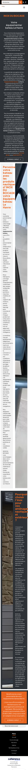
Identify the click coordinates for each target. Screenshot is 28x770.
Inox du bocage (14, 740)
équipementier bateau (11, 82)
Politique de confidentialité (14, 765)
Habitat (14, 745)
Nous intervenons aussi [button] (11, 726)
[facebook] (26, 2)
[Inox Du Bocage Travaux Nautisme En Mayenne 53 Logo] (3, 6)
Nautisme (14, 742)
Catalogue (14, 750)
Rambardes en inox (14, 748)
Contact (14, 753)
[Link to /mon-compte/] (23, 2)
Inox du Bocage (14, 762)
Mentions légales (14, 763)
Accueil (14, 737)
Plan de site (14, 767)
